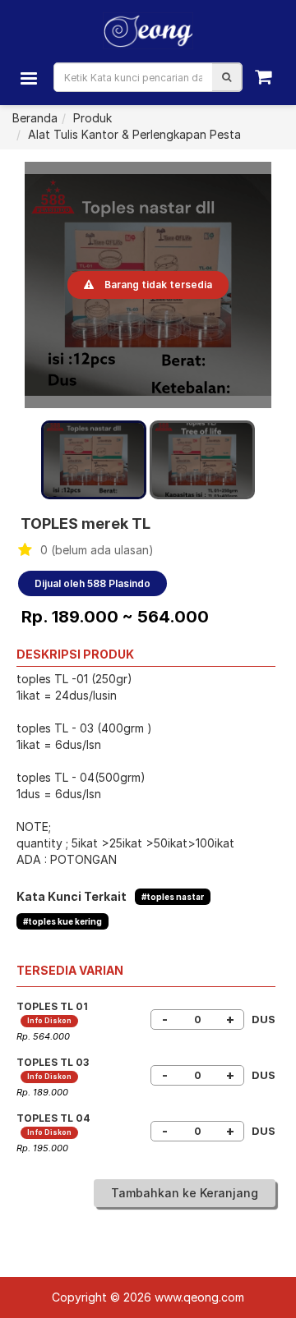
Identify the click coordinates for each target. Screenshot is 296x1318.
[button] (226, 77)
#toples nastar (172, 897)
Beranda (35, 118)
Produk (92, 118)
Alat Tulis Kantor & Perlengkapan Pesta (134, 134)
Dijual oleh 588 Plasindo (92, 583)
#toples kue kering (62, 921)
